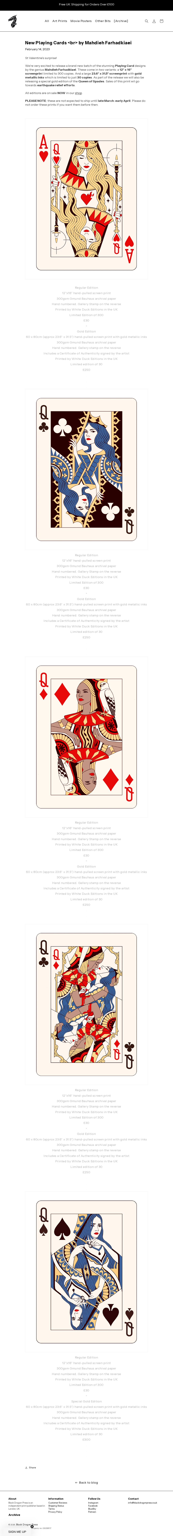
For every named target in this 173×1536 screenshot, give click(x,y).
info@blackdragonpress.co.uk (142, 1502)
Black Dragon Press (27, 1524)
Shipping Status (56, 1505)
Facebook (93, 1505)
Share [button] (32, 1467)
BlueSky (92, 1508)
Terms (51, 1508)
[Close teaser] (32, 1526)
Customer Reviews (57, 1502)
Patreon (92, 1511)
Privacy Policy (55, 1511)
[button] (146, 21)
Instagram (93, 1502)
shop (78, 93)
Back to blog (88, 1482)
